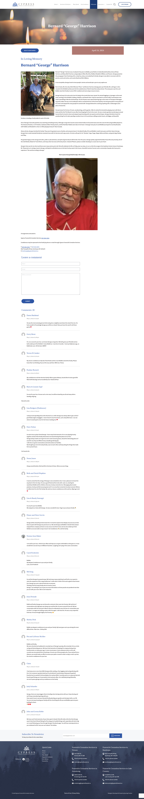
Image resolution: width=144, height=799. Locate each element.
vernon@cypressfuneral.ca (81, 762)
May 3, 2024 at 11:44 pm (33, 575)
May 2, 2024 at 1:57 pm (33, 318)
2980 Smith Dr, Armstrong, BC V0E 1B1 (80, 776)
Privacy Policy (76, 793)
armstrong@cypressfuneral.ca (82, 783)
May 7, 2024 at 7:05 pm (33, 600)
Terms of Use (67, 793)
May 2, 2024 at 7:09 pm (33, 411)
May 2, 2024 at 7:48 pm (33, 461)
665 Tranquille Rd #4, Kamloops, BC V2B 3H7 (111, 755)
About (55, 4)
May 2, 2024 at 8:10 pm (33, 476)
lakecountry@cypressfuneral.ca (113, 783)
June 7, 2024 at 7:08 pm (33, 690)
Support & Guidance (47, 757)
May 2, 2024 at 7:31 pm (33, 430)
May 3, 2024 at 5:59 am (33, 501)
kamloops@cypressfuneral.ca (30, 251)
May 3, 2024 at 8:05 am (33, 539)
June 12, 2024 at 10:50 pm (33, 715)
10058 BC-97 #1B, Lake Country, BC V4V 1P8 (112, 776)
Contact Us (109, 4)
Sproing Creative (128, 793)
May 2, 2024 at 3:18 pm (33, 337)
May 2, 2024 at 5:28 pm (33, 373)
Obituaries (93, 4)
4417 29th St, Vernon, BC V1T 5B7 (79, 755)
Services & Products (65, 4)
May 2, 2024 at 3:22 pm (33, 356)
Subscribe (117, 735)
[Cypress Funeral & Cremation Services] (26, 750)
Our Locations (84, 4)
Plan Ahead (76, 4)
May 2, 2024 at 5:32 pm (33, 390)
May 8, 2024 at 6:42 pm (33, 623)
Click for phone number (80, 758)
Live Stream (124, 4)
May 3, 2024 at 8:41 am (33, 556)
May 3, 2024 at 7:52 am (33, 518)
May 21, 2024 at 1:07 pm (33, 667)
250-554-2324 (45, 238)
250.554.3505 (35, 247)
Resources (101, 4)
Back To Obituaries (29, 50)
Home (43, 751)
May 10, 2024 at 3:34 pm (33, 640)
